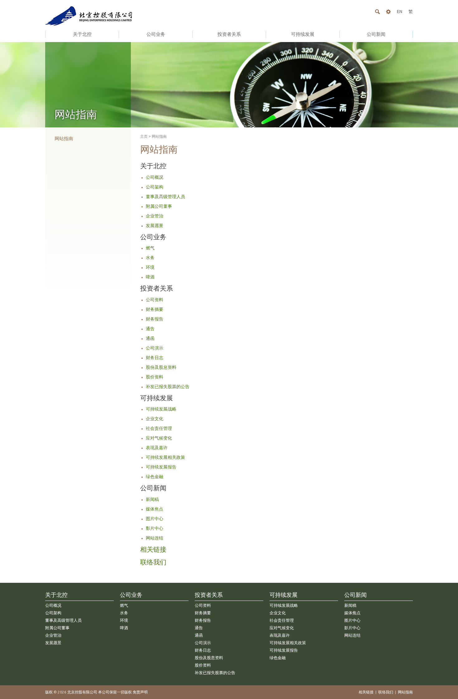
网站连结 (154, 537)
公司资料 (154, 299)
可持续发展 (302, 34)
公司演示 (154, 347)
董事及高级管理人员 (165, 196)
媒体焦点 (154, 508)
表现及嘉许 (157, 447)
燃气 (150, 247)
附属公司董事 (159, 206)
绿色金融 (154, 476)
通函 (150, 338)
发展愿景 (154, 225)
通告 (150, 328)
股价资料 (154, 376)
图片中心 (154, 518)
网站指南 (64, 138)
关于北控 (82, 34)
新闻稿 (152, 499)
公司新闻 (376, 34)
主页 (144, 136)
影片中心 (154, 528)
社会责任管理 (159, 428)
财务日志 (154, 357)
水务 (150, 257)
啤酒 (150, 276)
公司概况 (154, 177)
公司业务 (155, 34)
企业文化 (154, 418)
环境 (150, 267)
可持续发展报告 (161, 466)
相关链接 (153, 549)
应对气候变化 (159, 437)
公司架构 (154, 186)
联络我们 (153, 562)
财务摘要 (154, 309)
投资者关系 (229, 34)
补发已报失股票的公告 (167, 386)
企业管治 (154, 215)
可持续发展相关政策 (165, 457)
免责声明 (140, 692)
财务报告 (154, 318)
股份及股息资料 (161, 367)
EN (399, 11)
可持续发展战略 (161, 409)
